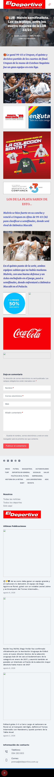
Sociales (37, 472)
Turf (7, 472)
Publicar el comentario (16, 446)
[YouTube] (19, 461)
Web (7, 404)
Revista (31, 483)
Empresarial (37, 476)
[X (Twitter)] (8, 461)
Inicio (7, 469)
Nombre (9, 388)
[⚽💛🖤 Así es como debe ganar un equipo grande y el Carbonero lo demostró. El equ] (27, 553)
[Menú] (49, 4)
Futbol (16, 469)
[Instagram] (12, 461)
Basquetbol (27, 469)
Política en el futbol (20, 476)
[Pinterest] (15, 461)
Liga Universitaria (34, 479)
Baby (22, 483)
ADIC (47, 479)
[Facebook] (4, 461)
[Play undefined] (4, 773)
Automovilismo (42, 469)
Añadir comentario (14, 412)
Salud (46, 472)
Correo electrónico (14, 396)
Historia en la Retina (14, 479)
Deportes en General (21, 472)
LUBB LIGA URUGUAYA (27, 38)
